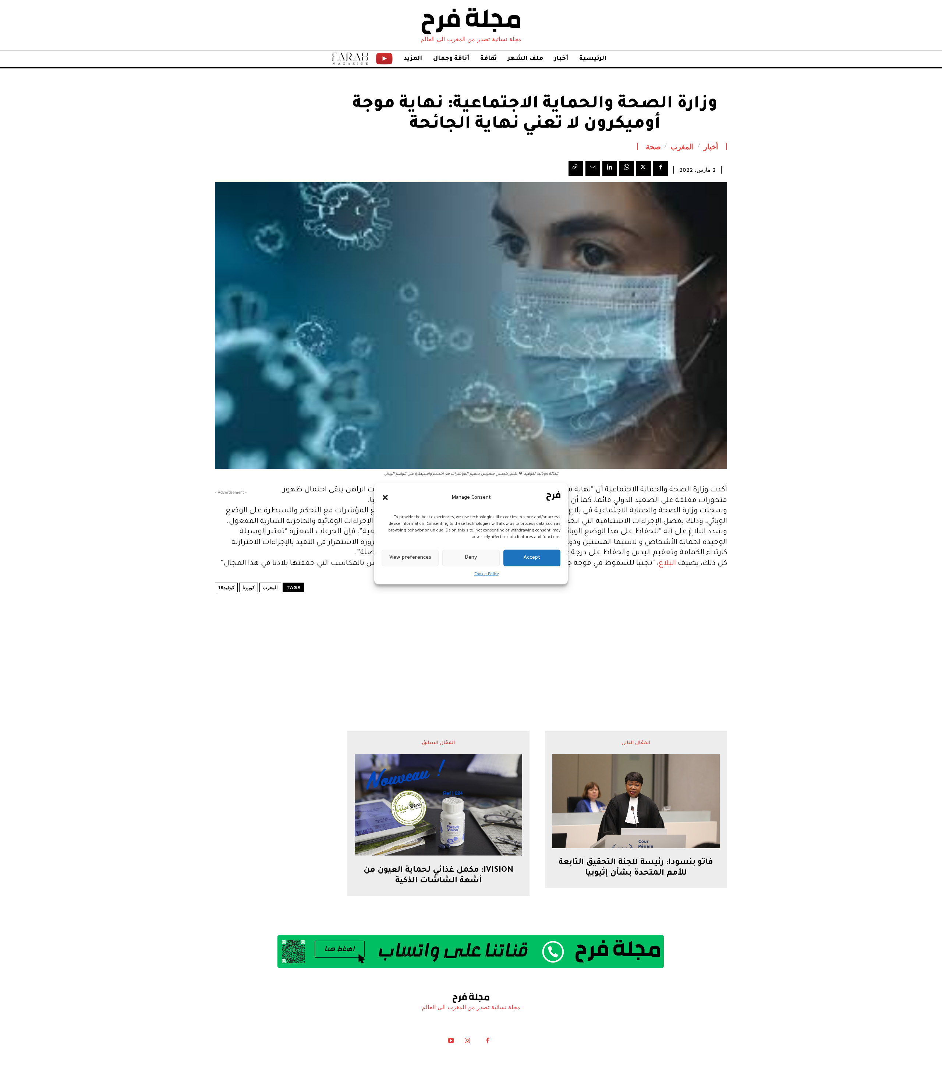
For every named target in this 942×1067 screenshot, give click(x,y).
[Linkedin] (609, 168)
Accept (532, 558)
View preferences (410, 558)
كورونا (248, 587)
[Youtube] (451, 1042)
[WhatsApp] (626, 168)
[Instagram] (467, 1042)
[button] (385, 497)
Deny (471, 558)
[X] (643, 168)
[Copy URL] (576, 168)
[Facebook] (660, 168)
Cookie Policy (486, 574)
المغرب (682, 146)
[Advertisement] (471, 640)
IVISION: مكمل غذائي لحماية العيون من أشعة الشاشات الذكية (438, 876)
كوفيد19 (226, 587)
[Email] (592, 168)
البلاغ (667, 564)
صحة (653, 146)
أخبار (711, 146)
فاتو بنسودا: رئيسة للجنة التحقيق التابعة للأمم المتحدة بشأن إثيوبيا (636, 868)
